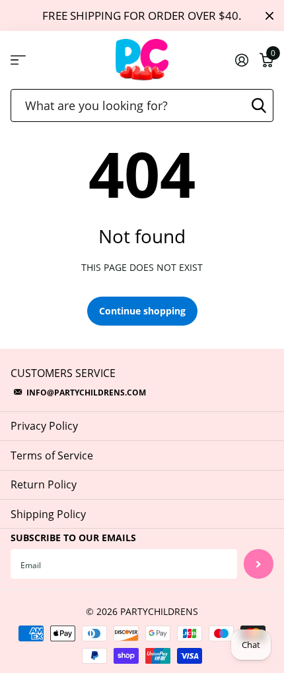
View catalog (18, 60)
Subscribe (258, 564)
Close (269, 15)
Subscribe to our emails (73, 537)
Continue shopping (142, 311)
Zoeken (258, 105)
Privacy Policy (44, 426)
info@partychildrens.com (86, 392)
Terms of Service (52, 455)
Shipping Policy (48, 514)
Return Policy (44, 484)
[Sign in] (241, 60)
